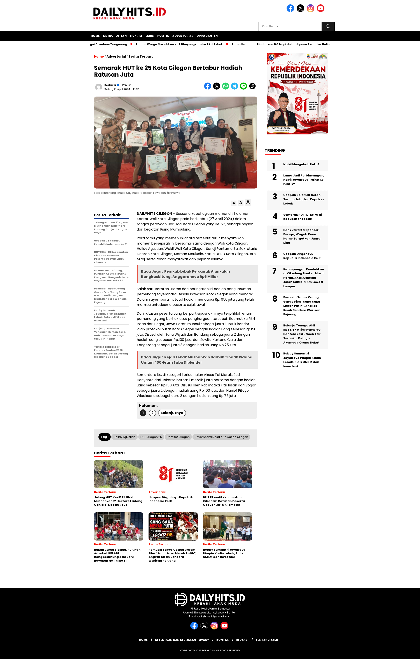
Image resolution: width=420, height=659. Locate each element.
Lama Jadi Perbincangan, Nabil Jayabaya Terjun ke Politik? (303, 179)
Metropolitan (115, 36)
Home (95, 36)
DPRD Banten (207, 36)
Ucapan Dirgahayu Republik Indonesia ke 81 (302, 256)
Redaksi (110, 85)
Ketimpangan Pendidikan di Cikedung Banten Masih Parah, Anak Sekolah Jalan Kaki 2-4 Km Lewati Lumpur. (303, 277)
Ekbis (149, 36)
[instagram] (311, 11)
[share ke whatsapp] (226, 88)
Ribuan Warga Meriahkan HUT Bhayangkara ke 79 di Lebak (162, 44)
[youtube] (321, 11)
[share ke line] (244, 88)
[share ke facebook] (208, 88)
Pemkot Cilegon (178, 437)
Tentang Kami (267, 640)
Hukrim (136, 36)
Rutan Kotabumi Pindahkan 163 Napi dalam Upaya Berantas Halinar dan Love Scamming (281, 44)
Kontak (222, 640)
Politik (163, 36)
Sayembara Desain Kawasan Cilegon (221, 437)
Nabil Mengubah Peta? (301, 164)
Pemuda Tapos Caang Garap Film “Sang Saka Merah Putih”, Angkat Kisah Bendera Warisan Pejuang (301, 305)
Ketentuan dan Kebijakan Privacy (182, 640)
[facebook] (291, 11)
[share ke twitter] (217, 88)
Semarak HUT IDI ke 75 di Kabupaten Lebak (302, 216)
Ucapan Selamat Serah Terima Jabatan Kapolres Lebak (303, 199)
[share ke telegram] (235, 88)
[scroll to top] (404, 652)
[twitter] (301, 11)
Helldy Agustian (124, 437)
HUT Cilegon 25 (151, 437)
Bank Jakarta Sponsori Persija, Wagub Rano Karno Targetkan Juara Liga (301, 236)
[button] (233, 203)
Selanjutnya (172, 412)
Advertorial (182, 36)
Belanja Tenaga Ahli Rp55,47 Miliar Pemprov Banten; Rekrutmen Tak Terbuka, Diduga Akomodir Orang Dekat (301, 333)
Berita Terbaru (141, 56)
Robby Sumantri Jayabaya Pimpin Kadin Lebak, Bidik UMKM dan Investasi (302, 359)
